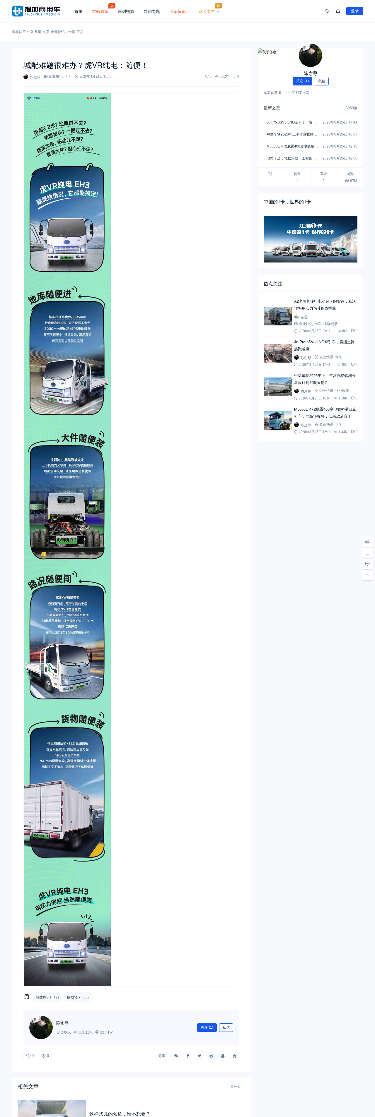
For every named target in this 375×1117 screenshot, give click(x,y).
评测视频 (126, 11)
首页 (78, 11)
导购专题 (152, 11)
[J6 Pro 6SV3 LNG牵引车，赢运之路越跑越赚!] (278, 353)
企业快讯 (58, 31)
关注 (207, 1027)
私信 (226, 1027)
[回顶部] (367, 575)
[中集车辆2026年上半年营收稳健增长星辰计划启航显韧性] (278, 387)
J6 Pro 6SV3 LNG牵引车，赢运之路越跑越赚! (291, 122)
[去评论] (367, 564)
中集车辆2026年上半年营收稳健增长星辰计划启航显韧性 (292, 134)
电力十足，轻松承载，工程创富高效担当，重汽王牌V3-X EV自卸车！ (293, 158)
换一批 (236, 1087)
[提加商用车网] (41, 11)
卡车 (71, 31)
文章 (46, 31)
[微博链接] (367, 541)
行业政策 (342, 390)
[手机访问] (367, 553)
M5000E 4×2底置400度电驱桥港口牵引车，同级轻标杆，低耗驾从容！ (292, 146)
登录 (355, 10)
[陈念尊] (310, 55)
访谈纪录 (330, 324)
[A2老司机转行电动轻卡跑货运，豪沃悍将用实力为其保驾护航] (278, 316)
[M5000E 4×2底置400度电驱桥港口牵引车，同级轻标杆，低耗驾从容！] (278, 420)
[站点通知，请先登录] (338, 11)
